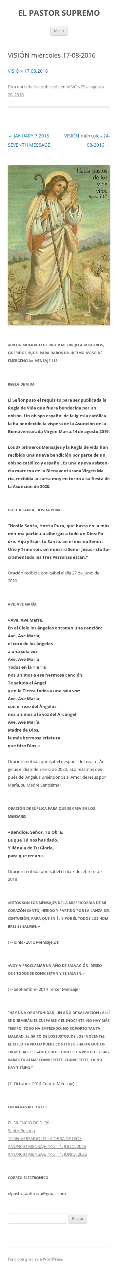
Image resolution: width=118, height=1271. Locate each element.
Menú (59, 30)
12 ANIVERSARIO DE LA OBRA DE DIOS (45, 1138)
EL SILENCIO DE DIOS (28, 1123)
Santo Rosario (21, 1131)
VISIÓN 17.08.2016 (28, 71)
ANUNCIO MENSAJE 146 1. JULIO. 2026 (47, 1146)
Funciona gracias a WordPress (35, 1259)
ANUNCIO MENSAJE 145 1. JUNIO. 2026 (47, 1154)
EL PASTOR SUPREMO (59, 13)
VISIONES (76, 87)
